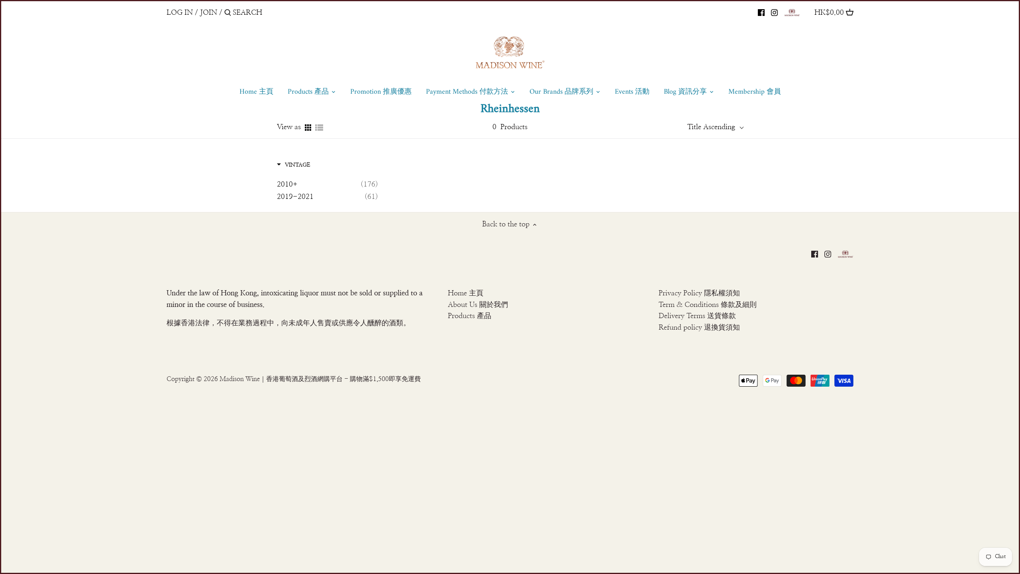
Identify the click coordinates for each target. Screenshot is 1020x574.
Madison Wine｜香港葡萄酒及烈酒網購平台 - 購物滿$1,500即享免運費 (320, 379)
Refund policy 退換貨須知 (699, 327)
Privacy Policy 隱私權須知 (699, 293)
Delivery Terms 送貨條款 (697, 316)
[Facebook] (761, 12)
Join (208, 12)
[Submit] (227, 13)
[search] (266, 12)
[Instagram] (774, 12)
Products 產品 (469, 316)
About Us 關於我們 (478, 305)
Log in (180, 12)
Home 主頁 (465, 293)
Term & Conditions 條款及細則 (708, 305)
